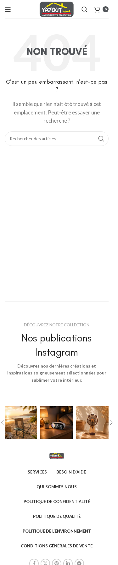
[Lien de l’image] (56, 455)
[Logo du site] (57, 8)
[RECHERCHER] (101, 138)
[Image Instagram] (21, 422)
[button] (111, 422)
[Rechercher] (84, 9)
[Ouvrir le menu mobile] (8, 9)
